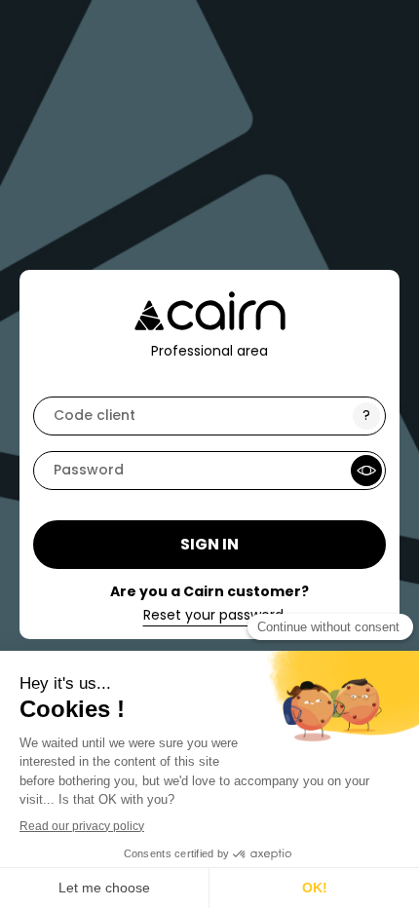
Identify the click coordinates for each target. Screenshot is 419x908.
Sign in (209, 544)
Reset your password (213, 615)
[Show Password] (366, 470)
